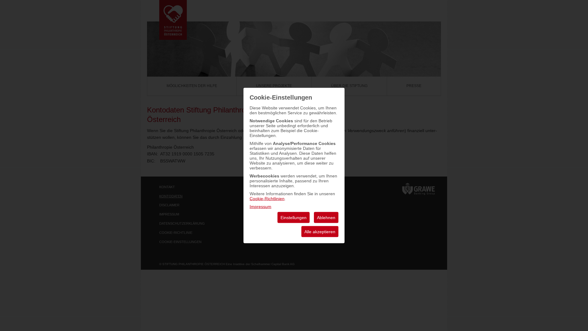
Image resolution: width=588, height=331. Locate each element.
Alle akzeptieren (319, 231)
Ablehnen (326, 217)
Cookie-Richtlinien (267, 198)
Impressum (260, 206)
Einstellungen (294, 217)
